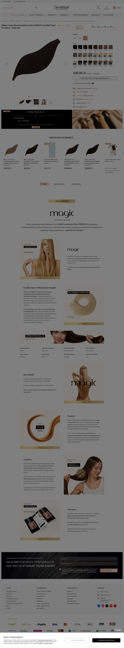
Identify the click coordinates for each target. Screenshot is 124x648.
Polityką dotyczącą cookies (45, 640)
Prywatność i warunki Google (44, 643)
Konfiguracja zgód (78, 640)
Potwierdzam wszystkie (106, 640)
